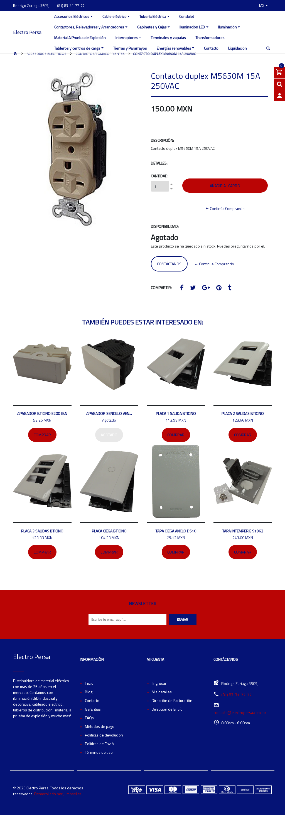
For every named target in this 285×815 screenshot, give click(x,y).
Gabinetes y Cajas (152, 27)
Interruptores (127, 37)
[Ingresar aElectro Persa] (279, 95)
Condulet (186, 16)
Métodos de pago (99, 726)
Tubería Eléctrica (152, 16)
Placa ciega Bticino (109, 531)
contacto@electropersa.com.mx (239, 712)
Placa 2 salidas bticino (243, 413)
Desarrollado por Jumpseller (57, 794)
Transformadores (210, 37)
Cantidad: (159, 176)
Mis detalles (162, 692)
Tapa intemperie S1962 (242, 531)
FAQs (89, 718)
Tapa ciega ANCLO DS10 (176, 531)
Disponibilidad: (165, 226)
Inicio (89, 683)
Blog (88, 692)
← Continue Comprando (214, 264)
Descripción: (162, 140)
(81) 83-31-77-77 (71, 5)
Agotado (109, 435)
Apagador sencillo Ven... (109, 413)
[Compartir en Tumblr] (230, 288)
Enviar (182, 619)
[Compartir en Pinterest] (219, 288)
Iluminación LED (192, 27)
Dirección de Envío (167, 709)
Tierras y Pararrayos (130, 48)
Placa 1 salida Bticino (176, 413)
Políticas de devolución (104, 735)
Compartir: (161, 287)
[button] (263, 5)
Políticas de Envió (99, 744)
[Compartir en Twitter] (193, 288)
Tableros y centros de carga (77, 48)
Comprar (42, 435)
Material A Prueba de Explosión (80, 37)
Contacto (211, 48)
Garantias (93, 709)
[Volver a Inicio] (15, 54)
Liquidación (237, 48)
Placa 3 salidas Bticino (42, 531)
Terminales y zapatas (168, 37)
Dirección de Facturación (172, 700)
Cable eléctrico (114, 16)
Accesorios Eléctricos (71, 16)
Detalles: (159, 163)
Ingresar (159, 683)
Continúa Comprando (227, 208)
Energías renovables (174, 48)
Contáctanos (169, 264)
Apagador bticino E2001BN (42, 413)
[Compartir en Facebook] (182, 288)
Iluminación (227, 27)
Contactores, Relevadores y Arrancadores (89, 27)
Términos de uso (99, 752)
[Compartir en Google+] (206, 288)
